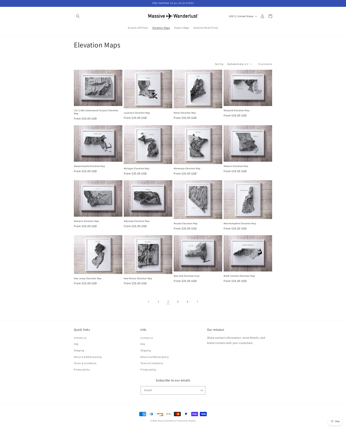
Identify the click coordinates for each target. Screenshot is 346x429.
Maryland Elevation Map (236, 110)
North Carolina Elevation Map (239, 276)
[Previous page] (149, 302)
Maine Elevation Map (185, 112)
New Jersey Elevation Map (87, 278)
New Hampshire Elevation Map (240, 223)
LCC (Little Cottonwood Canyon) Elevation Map (96, 112)
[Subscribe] (201, 390)
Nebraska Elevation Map (136, 221)
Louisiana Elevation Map (137, 112)
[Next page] (197, 302)
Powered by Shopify (186, 420)
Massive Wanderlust (167, 420)
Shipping (79, 350)
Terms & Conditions (85, 363)
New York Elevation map (186, 276)
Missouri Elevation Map (236, 166)
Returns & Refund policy (88, 357)
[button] (78, 16)
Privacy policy (82, 369)
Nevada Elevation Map (186, 223)
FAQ (76, 344)
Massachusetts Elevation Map (89, 166)
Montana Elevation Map (86, 221)
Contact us (80, 337)
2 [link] (168, 301)
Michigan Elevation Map (136, 168)
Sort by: (219, 64)
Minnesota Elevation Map (187, 168)
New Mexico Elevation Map (138, 278)
